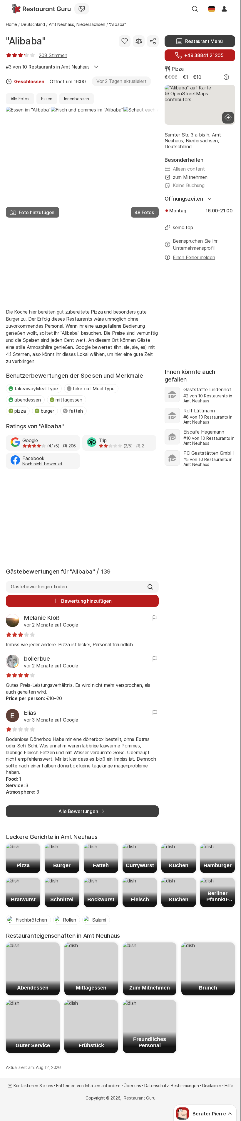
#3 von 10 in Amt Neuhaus (48, 67)
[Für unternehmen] (81, 9)
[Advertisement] (82, 261)
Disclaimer (211, 1085)
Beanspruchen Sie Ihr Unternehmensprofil (195, 244)
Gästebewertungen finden (39, 586)
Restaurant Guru (139, 1097)
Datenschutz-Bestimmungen (171, 1085)
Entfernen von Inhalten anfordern (88, 1085)
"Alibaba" (26, 41)
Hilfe (229, 1085)
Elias (30, 712)
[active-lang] (211, 9)
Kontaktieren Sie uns (33, 1085)
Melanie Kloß (42, 617)
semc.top (183, 227)
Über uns (132, 1085)
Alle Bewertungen (78, 811)
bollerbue (37, 658)
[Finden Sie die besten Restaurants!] (41, 9)
